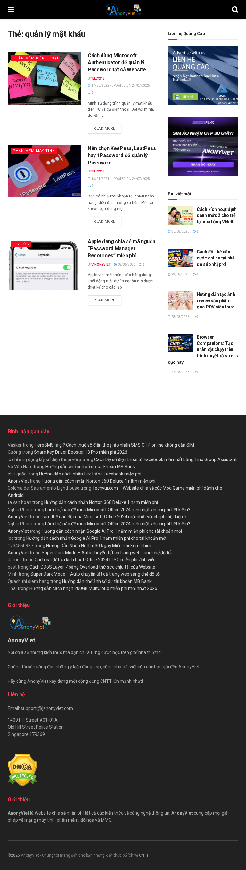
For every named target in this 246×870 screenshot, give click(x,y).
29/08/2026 (180, 274)
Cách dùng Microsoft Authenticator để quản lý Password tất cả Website (117, 62)
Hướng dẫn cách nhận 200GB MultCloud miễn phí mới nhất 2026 (93, 588)
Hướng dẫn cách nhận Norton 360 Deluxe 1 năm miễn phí (98, 480)
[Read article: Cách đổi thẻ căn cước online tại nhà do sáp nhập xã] (180, 258)
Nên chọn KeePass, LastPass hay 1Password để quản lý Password (122, 155)
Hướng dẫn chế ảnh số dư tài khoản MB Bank (90, 466)
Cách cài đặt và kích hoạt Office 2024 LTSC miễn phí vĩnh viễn (95, 559)
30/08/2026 (180, 231)
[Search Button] (235, 9)
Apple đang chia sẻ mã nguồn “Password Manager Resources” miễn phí (121, 248)
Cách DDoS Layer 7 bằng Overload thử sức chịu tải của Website (92, 567)
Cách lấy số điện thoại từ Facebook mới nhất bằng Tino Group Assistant (165, 459)
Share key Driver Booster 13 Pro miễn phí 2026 (80, 452)
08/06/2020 (126, 264)
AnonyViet (101, 264)
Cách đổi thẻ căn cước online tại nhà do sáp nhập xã (216, 258)
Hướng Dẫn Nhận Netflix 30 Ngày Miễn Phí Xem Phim (98, 545)
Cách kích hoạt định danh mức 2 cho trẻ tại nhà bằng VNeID (217, 215)
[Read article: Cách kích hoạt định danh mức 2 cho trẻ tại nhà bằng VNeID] (180, 215)
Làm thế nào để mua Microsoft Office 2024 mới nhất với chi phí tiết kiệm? (117, 509)
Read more (107, 128)
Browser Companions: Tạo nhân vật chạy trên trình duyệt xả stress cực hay (203, 349)
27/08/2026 (180, 372)
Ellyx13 (98, 78)
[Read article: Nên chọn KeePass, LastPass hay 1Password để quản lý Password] (44, 171)
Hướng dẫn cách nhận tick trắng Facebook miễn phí (90, 473)
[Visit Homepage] (123, 9)
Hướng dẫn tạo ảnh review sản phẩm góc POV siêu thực (216, 300)
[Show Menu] (11, 9)
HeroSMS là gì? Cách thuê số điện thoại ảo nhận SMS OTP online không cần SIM (114, 445)
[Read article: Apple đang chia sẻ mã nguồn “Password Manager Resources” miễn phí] (44, 264)
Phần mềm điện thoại (35, 58)
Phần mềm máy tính (34, 151)
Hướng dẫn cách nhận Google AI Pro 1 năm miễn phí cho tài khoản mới (112, 531)
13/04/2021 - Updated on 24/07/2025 (120, 178)
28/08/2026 (180, 317)
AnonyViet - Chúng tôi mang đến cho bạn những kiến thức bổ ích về (80, 855)
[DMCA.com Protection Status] (22, 769)
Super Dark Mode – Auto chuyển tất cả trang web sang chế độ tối (107, 552)
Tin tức (21, 244)
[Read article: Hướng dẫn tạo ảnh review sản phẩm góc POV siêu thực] (180, 300)
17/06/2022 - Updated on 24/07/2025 (120, 85)
